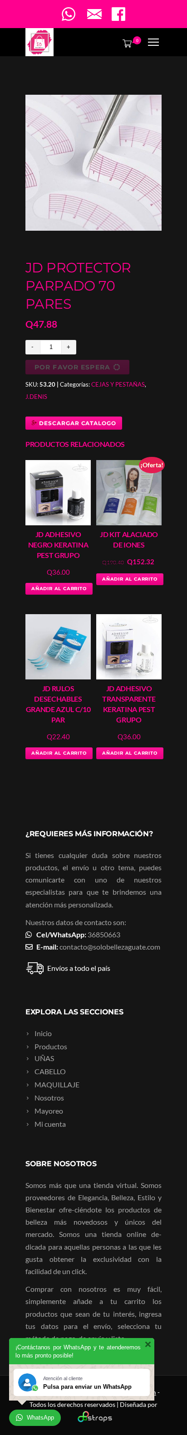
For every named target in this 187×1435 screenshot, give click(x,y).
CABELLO (50, 1071)
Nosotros (49, 1097)
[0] (125, 43)
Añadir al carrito (59, 588)
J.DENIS (36, 396)
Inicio (43, 1033)
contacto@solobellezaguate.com (109, 946)
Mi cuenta (50, 1124)
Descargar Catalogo (76, 423)
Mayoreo (48, 1110)
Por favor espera (72, 367)
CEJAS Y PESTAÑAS (118, 384)
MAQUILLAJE (56, 1084)
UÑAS (44, 1058)
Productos (50, 1046)
